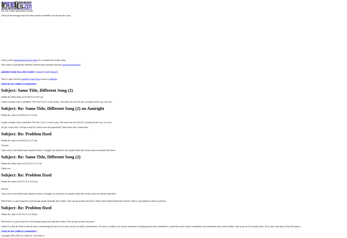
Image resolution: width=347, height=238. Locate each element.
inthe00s (53, 79)
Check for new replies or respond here (18, 84)
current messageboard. (71, 65)
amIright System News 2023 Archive (17, 72)
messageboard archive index (26, 60)
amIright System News (31, 79)
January (54, 72)
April (46, 72)
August (39, 72)
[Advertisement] (173, 38)
